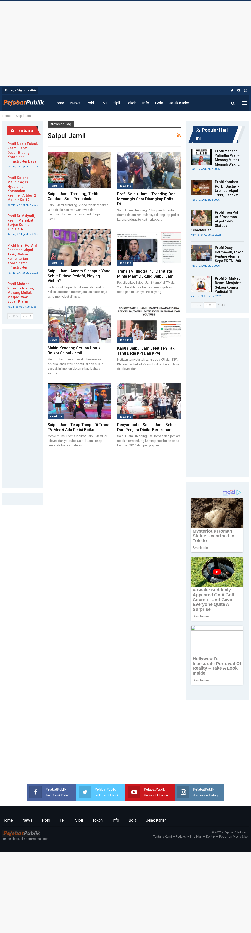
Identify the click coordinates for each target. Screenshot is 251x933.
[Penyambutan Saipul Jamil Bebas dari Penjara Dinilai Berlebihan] (149, 401)
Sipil (116, 103)
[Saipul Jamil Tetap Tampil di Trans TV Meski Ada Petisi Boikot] (79, 401)
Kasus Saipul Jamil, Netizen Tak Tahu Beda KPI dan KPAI (145, 350)
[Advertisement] (125, 42)
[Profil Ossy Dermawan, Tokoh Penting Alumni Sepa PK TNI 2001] (201, 253)
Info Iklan (196, 836)
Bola (159, 103)
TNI (103, 103)
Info (145, 103)
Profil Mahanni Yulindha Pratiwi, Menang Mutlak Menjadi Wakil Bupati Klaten (20, 292)
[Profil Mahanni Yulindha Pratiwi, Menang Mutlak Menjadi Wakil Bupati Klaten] (201, 157)
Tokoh (131, 103)
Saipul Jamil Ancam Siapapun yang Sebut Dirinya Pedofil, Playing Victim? (79, 276)
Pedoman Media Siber (234, 836)
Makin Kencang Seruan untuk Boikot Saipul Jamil (74, 350)
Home (58, 103)
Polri (90, 103)
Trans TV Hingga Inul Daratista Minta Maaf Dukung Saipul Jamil (146, 273)
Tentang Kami (162, 836)
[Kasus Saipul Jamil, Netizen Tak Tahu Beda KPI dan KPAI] (149, 324)
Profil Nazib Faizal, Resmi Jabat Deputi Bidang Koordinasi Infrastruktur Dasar (22, 152)
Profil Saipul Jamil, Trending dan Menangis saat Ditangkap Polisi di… (146, 199)
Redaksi (181, 836)
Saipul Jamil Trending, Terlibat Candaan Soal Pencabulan (75, 196)
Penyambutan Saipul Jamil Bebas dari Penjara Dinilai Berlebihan (147, 427)
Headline (55, 185)
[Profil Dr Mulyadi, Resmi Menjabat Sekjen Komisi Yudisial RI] (201, 284)
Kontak (210, 836)
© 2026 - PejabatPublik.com (230, 832)
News (75, 103)
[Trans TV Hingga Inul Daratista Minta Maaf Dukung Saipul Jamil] (149, 247)
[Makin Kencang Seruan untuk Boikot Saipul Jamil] (79, 324)
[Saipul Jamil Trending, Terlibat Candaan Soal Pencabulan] (79, 170)
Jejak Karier (179, 103)
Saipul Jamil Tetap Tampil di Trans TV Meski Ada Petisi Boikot (78, 427)
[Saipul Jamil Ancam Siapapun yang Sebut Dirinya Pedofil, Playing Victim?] (79, 247)
